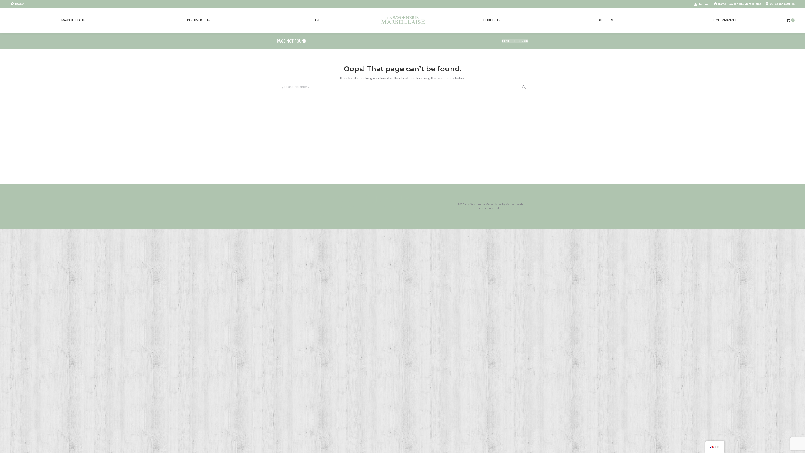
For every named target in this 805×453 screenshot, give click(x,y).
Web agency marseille (501, 206)
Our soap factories (782, 3)
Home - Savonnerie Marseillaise (739, 3)
